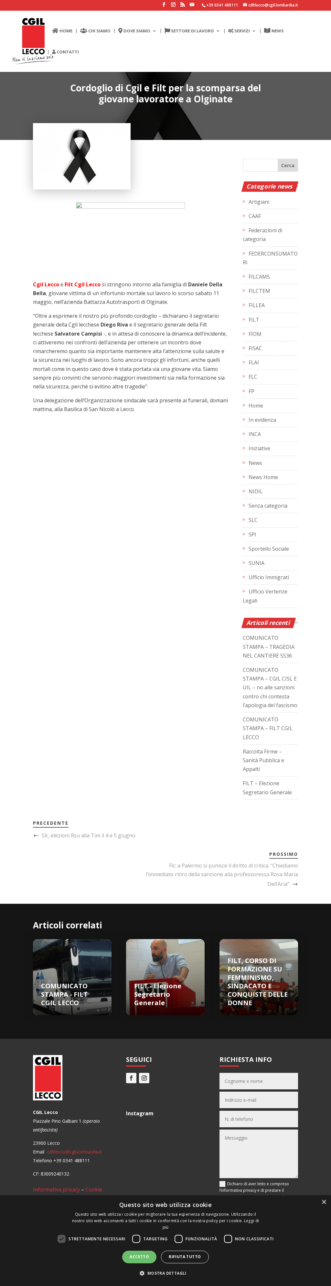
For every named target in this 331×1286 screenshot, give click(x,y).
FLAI (254, 362)
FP (251, 391)
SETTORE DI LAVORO (192, 31)
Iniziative (259, 448)
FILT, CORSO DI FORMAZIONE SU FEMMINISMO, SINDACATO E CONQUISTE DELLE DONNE (258, 981)
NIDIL (256, 491)
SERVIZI (241, 31)
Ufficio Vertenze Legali (265, 596)
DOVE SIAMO (136, 31)
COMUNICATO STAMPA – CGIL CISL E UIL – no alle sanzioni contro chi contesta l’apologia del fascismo (270, 687)
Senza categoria (268, 505)
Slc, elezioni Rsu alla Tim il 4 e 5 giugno (88, 835)
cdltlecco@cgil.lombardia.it (74, 1152)
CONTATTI (67, 52)
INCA (255, 434)
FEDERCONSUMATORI (270, 258)
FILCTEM (259, 290)
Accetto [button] (139, 1256)
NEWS (277, 31)
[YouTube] (192, 6)
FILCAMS (259, 276)
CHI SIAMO (99, 31)
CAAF (255, 216)
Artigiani (259, 201)
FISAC (255, 348)
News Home (263, 477)
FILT (254, 319)
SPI (252, 534)
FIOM (255, 334)
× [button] (323, 1202)
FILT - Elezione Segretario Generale (157, 994)
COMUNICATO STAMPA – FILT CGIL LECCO (268, 728)
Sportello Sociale (269, 548)
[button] (165, 1273)
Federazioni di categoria (262, 235)
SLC (253, 519)
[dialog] (165, 1240)
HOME (65, 31)
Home (256, 405)
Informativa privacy (56, 1189)
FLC (253, 376)
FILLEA (257, 305)
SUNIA (256, 563)
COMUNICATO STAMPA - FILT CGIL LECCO (64, 994)
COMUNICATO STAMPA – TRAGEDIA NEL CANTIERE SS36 (268, 646)
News (255, 462)
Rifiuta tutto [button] (185, 1256)
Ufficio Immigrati (269, 577)
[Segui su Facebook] (131, 1078)
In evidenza (262, 419)
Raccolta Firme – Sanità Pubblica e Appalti (263, 760)
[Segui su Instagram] (144, 1078)
